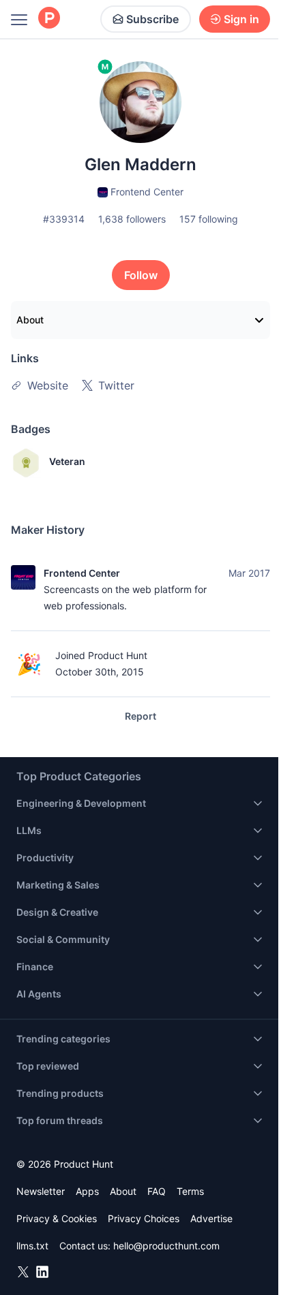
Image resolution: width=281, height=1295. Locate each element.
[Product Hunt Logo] (49, 19)
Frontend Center (82, 573)
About (30, 319)
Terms (190, 1191)
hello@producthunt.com (166, 1245)
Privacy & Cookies (56, 1218)
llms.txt (32, 1245)
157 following (208, 219)
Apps (87, 1191)
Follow (141, 275)
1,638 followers (132, 219)
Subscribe (152, 19)
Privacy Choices (143, 1218)
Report (140, 716)
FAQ (156, 1191)
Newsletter (40, 1191)
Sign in (241, 19)
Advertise (211, 1218)
